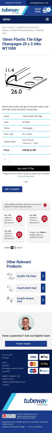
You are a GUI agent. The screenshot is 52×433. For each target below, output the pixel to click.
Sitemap (5, 358)
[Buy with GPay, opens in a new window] (26, 168)
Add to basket (12, 189)
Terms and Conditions (25, 176)
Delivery (5, 366)
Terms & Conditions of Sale (13, 382)
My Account (7, 355)
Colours (5, 371)
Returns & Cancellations (12, 368)
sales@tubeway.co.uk (39, 3)
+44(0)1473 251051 (13, 3)
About (4, 363)
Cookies (5, 385)
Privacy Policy (8, 379)
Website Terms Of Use (11, 376)
